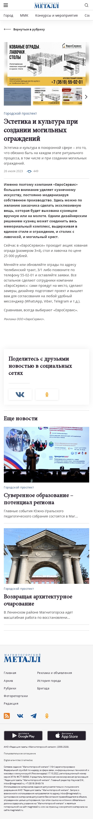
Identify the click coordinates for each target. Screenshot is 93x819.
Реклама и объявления (54, 673)
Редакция (11, 704)
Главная (10, 673)
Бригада (43, 688)
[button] (85, 97)
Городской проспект (20, 113)
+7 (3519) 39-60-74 (35, 783)
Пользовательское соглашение (20, 753)
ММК (24, 15)
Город (8, 15)
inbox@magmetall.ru (14, 783)
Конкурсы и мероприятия (57, 15)
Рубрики (10, 688)
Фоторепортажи (16, 696)
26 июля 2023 (13, 171)
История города (49, 681)
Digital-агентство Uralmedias (18, 760)
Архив (8, 681)
